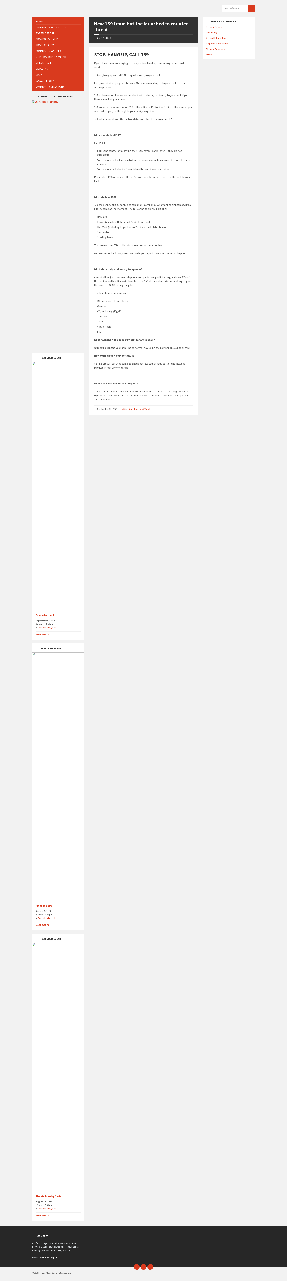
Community (211, 32)
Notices (107, 37)
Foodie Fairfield (45, 615)
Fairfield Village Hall (47, 627)
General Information (216, 38)
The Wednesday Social (49, 1196)
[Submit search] (251, 8)
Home (97, 37)
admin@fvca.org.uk (47, 1257)
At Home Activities (215, 27)
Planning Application (216, 49)
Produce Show (44, 905)
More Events (42, 634)
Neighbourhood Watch (140, 409)
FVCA (123, 409)
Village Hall (211, 54)
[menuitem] (58, 21)
